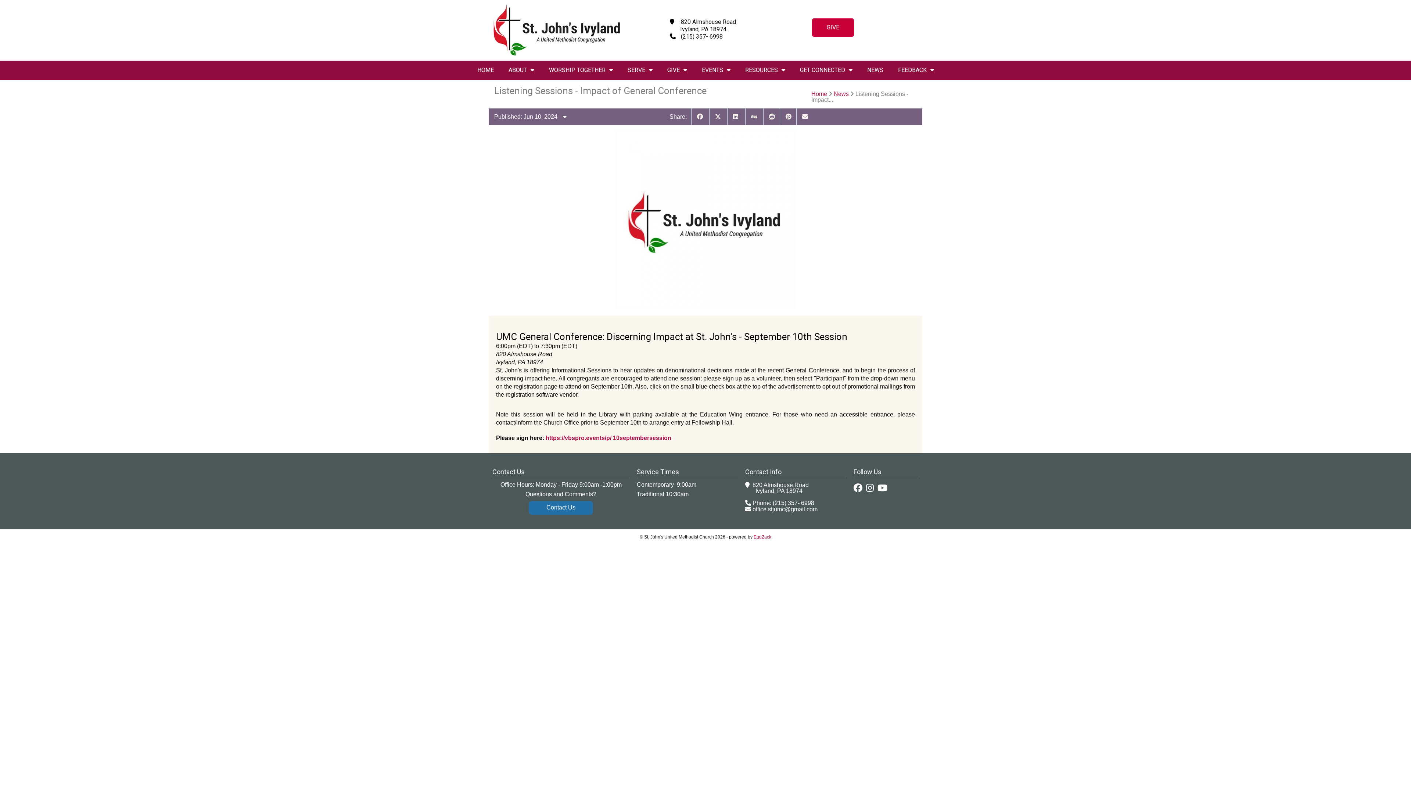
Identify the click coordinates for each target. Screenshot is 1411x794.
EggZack (762, 537)
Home (485, 70)
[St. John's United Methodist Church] (556, 53)
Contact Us (560, 507)
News (875, 70)
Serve (636, 70)
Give (833, 27)
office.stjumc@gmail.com (785, 509)
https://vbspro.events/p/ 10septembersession (608, 438)
